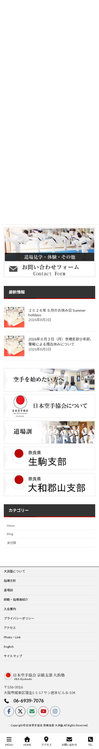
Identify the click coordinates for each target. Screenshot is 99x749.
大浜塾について (14, 571)
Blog (10, 534)
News (11, 525)
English (9, 647)
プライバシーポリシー (19, 618)
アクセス (10, 628)
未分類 (11, 543)
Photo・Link (12, 637)
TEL (90, 744)
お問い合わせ (69, 744)
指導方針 (10, 581)
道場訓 (8, 590)
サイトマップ (13, 656)
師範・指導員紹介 (16, 599)
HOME (27, 744)
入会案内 (10, 609)
